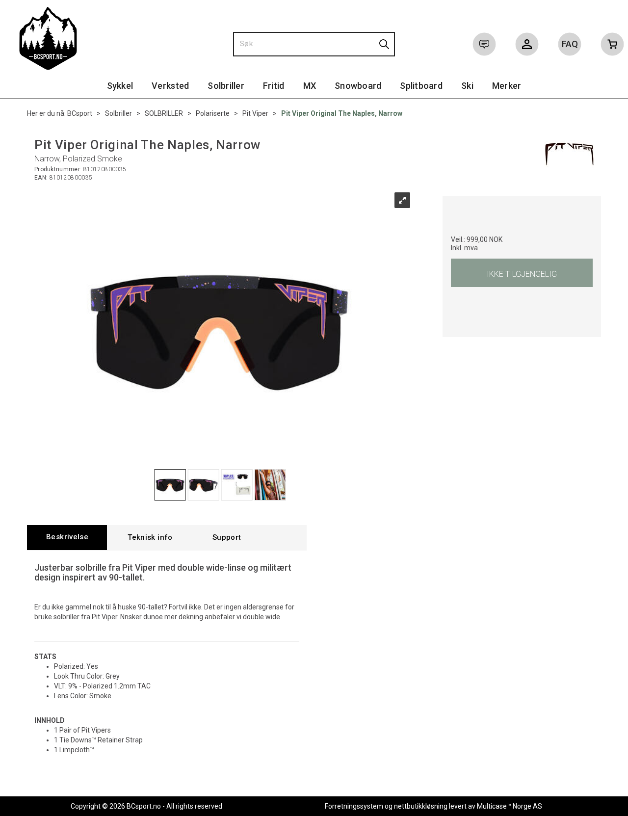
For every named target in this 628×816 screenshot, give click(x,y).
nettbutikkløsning (420, 806)
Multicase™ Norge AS (509, 806)
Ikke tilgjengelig (522, 274)
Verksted (170, 85)
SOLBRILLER (164, 113)
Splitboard (421, 85)
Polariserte (213, 113)
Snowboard (358, 85)
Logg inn (527, 46)
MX (309, 85)
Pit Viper (255, 113)
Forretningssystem (354, 806)
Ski (467, 85)
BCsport (79, 113)
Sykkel (120, 85)
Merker (507, 85)
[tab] (67, 537)
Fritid (274, 85)
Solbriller (226, 85)
